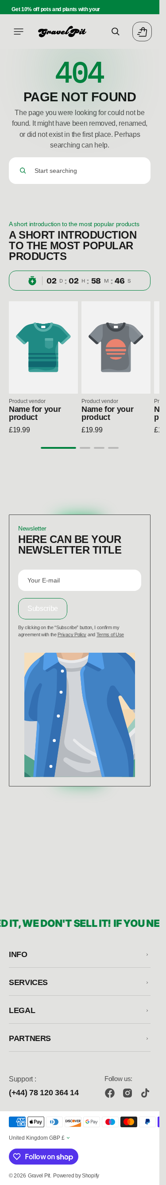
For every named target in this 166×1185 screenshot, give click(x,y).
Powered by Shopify (76, 1176)
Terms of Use (110, 634)
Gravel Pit (39, 1176)
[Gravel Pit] (62, 31)
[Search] (23, 170)
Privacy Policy (72, 634)
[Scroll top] (149, 1174)
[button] (18, 31)
